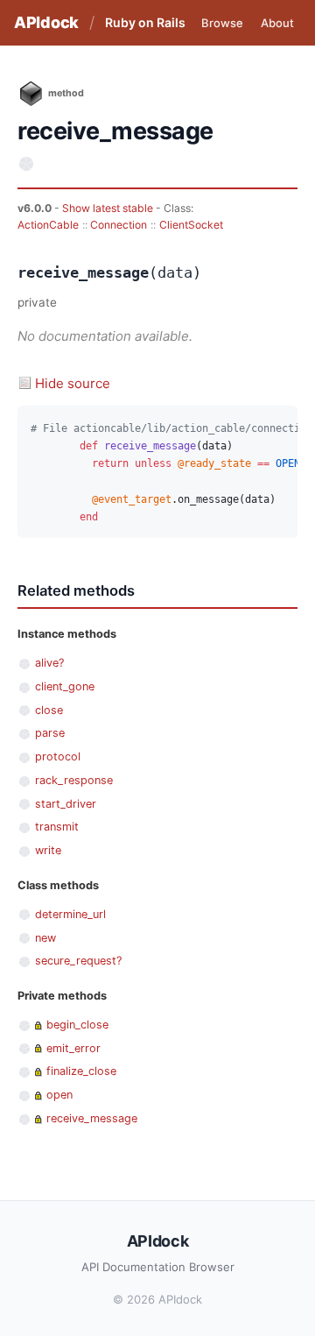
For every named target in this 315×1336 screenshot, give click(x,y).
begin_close (77, 1024)
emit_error (73, 1048)
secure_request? (78, 960)
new (45, 937)
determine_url (70, 914)
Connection (118, 224)
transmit (57, 826)
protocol (57, 756)
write (48, 850)
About (277, 23)
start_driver (65, 803)
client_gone (64, 686)
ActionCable (48, 224)
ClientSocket (191, 224)
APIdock (46, 22)
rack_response (74, 780)
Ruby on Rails (145, 22)
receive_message (91, 1118)
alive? (49, 662)
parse (50, 732)
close (49, 710)
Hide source (72, 383)
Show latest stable (109, 208)
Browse (222, 23)
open (59, 1094)
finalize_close (81, 1071)
